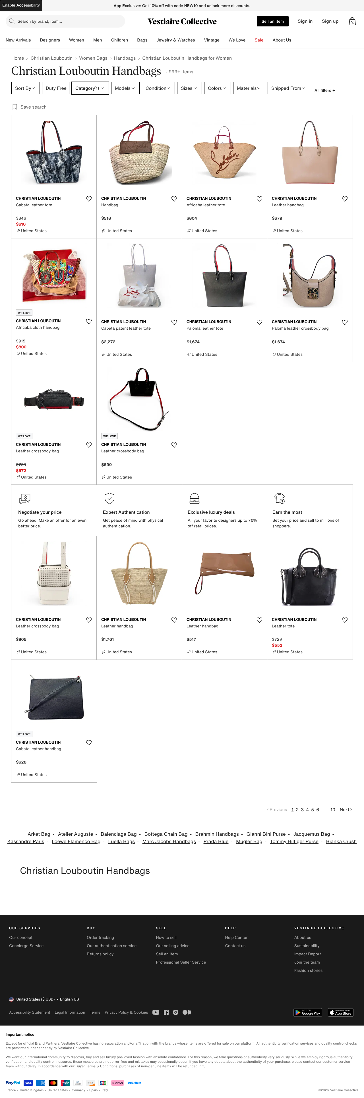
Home (17, 58)
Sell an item (273, 21)
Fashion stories (308, 971)
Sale (259, 40)
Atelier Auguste (75, 834)
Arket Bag (39, 834)
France (11, 1090)
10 (332, 809)
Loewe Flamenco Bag (76, 841)
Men (97, 40)
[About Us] (295, 40)
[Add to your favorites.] (88, 199)
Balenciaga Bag (119, 834)
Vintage (211, 40)
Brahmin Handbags (217, 834)
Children (119, 40)
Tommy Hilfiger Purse (294, 841)
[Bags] (152, 40)
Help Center (236, 938)
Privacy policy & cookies (126, 1012)
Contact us (235, 946)
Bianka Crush (341, 841)
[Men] (106, 40)
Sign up (330, 21)
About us (302, 938)
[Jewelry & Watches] (199, 40)
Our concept (20, 938)
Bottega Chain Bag (166, 834)
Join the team (307, 962)
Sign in (305, 21)
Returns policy (100, 954)
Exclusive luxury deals (211, 512)
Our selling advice (172, 946)
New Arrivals (18, 40)
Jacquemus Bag (311, 834)
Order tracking (100, 938)
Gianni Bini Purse (266, 834)
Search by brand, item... (40, 21)
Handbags (125, 58)
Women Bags (93, 58)
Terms (95, 1012)
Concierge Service (26, 946)
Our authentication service (111, 946)
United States (58, 1090)
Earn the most (287, 512)
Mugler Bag (249, 841)
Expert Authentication (126, 512)
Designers (50, 40)
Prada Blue (216, 841)
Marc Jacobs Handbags (169, 841)
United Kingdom (32, 1090)
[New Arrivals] (35, 40)
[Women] (88, 40)
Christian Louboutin (51, 58)
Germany (78, 1090)
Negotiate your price (40, 512)
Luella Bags (121, 841)
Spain (93, 1090)
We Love (237, 40)
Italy (105, 1090)
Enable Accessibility (21, 5)
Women (76, 40)
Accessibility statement (29, 1012)
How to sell (166, 938)
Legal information (70, 1012)
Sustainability (307, 946)
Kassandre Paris (25, 841)
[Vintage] (224, 40)
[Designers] (64, 40)
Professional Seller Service (181, 962)
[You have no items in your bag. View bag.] (352, 21)
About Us (282, 40)
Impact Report (307, 954)
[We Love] (250, 40)
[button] (352, 21)
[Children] (132, 40)
